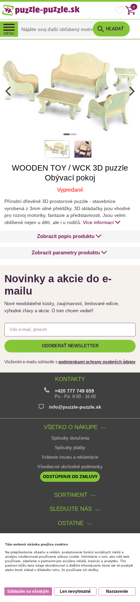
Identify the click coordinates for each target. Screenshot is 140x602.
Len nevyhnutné (75, 591)
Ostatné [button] (71, 523)
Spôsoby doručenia (70, 438)
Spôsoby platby (70, 447)
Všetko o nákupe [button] (71, 427)
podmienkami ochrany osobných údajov (97, 362)
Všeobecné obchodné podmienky (70, 466)
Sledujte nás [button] (71, 509)
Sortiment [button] (70, 495)
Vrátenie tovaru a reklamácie (70, 457)
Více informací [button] (98, 222)
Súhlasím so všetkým (28, 591)
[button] (69, 236)
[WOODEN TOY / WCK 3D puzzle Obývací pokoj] (70, 91)
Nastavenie (117, 591)
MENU (9, 33)
